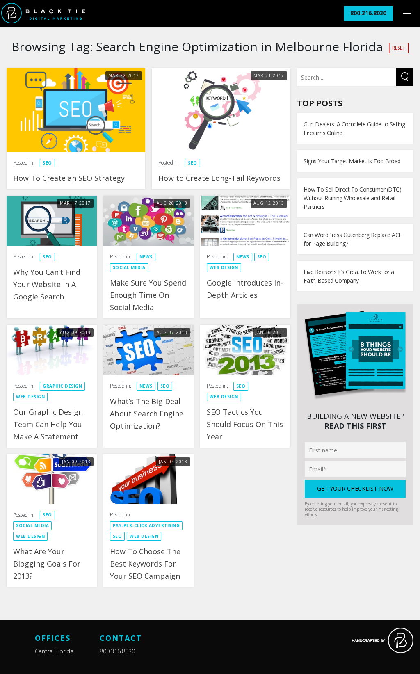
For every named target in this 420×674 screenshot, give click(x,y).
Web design (224, 267)
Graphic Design (62, 386)
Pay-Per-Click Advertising (146, 525)
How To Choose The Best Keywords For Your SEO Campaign (145, 563)
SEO (47, 163)
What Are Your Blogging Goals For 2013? (46, 563)
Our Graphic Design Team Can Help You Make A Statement (48, 424)
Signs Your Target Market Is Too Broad (352, 161)
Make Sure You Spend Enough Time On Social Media (148, 295)
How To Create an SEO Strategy (69, 178)
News (146, 257)
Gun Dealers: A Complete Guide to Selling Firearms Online (354, 128)
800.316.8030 (117, 651)
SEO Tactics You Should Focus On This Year (245, 424)
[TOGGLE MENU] (406, 13)
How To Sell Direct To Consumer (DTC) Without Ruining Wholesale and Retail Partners (352, 197)
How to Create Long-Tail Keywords (219, 178)
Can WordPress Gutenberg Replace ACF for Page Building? (353, 239)
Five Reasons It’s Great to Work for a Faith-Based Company (349, 276)
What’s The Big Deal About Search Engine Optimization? (146, 413)
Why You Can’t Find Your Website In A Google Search (46, 284)
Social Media (129, 267)
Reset (398, 47)
